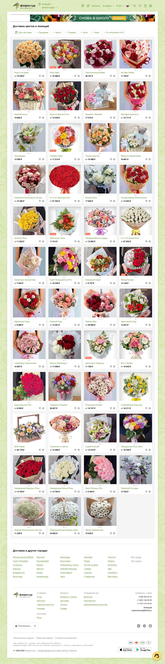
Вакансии (88, 596)
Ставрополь (89, 576)
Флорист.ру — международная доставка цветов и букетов (51, 650)
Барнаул (17, 568)
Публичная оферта (44, 638)
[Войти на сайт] (150, 5)
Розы (39, 617)
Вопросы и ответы (68, 596)
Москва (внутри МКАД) (23, 557)
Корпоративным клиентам (95, 604)
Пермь (87, 561)
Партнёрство (90, 600)
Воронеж (41, 557)
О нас (39, 596)
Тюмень (111, 561)
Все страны (136, 561)
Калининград (42, 576)
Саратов (88, 572)
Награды (41, 608)
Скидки (63, 608)
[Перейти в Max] (150, 625)
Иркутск (40, 568)
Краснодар (65, 557)
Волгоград (17, 576)
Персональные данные (23, 638)
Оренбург (88, 557)
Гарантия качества (45, 604)
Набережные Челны (69, 564)
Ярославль (113, 576)
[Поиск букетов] (134, 5)
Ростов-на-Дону (91, 564)
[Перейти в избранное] (140, 5)
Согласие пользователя (65, 638)
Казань (40, 572)
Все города (136, 557)
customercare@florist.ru (141, 610)
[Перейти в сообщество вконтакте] (138, 625)
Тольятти (112, 557)
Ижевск (40, 564)
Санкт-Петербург (20, 561)
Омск (62, 576)
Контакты (41, 600)
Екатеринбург (43, 561)
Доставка (64, 600)
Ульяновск (112, 564)
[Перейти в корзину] (145, 5)
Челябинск (112, 572)
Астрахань (17, 564)
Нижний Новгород (68, 568)
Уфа (109, 568)
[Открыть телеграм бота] (144, 625)
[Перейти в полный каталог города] (24, 6)
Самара (87, 568)
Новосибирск (66, 572)
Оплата (63, 604)
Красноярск (65, 561)
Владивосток (19, 572)
